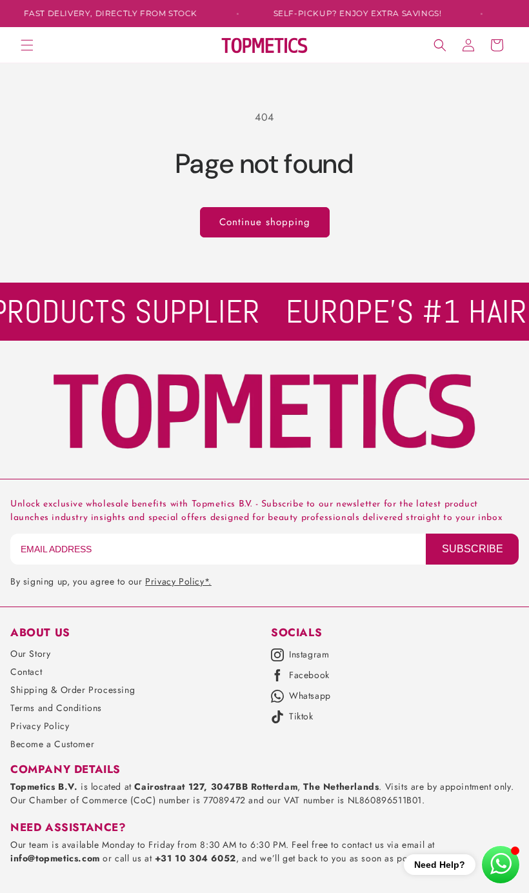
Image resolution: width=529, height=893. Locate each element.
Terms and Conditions (56, 707)
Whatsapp (310, 696)
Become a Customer (52, 743)
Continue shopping (264, 222)
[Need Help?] (500, 864)
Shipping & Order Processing (72, 689)
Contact (26, 671)
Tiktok (301, 716)
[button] (27, 45)
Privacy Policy (39, 725)
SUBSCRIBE (472, 548)
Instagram (309, 654)
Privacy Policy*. (178, 581)
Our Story (30, 653)
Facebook (309, 675)
